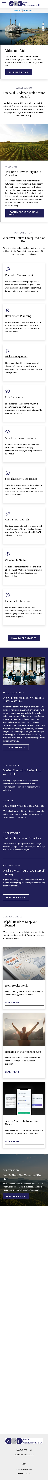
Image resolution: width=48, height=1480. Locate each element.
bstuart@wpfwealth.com (24, 1454)
